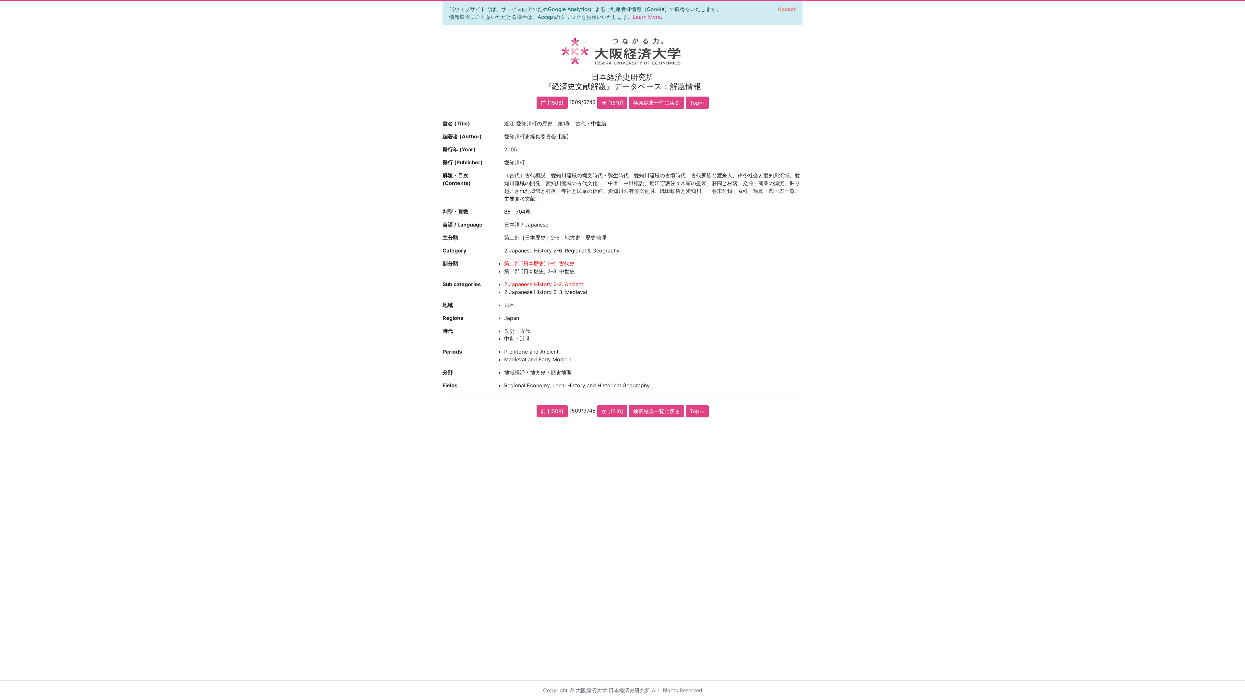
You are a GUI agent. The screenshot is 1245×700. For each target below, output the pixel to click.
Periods (452, 351)
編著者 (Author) (462, 136)
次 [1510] (612, 102)
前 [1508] (552, 102)
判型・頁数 (455, 211)
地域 (448, 305)
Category (454, 250)
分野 (448, 372)
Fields (450, 385)
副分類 (450, 263)
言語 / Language (462, 224)
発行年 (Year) (459, 149)
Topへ (697, 102)
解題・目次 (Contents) (457, 179)
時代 (448, 331)
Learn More (647, 17)
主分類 (450, 237)
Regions (453, 318)
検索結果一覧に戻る (656, 102)
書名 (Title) (456, 123)
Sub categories (462, 284)
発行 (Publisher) (463, 162)
